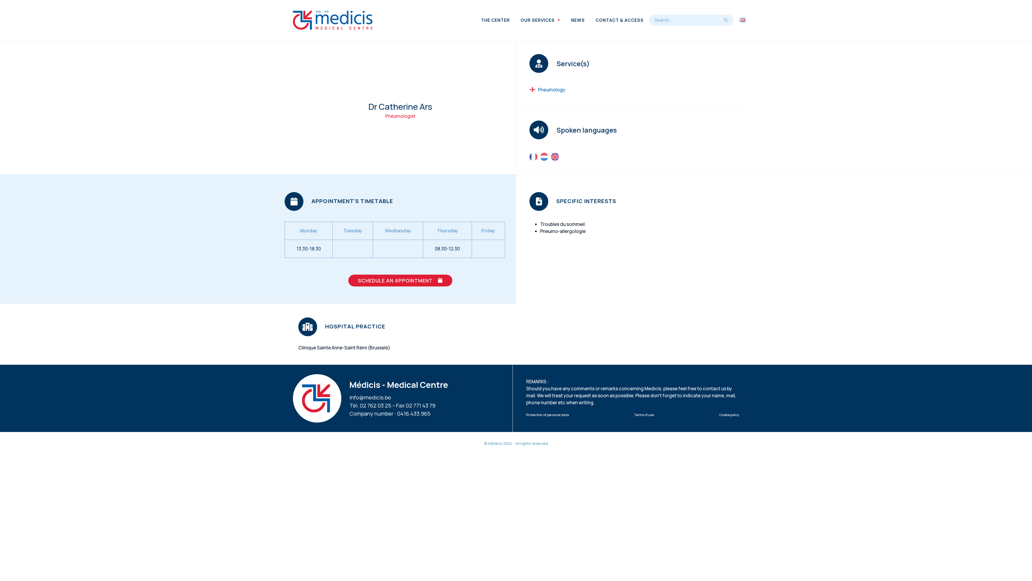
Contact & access (620, 20)
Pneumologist (400, 116)
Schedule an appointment (395, 280)
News (578, 20)
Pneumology (551, 90)
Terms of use (644, 415)
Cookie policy (729, 415)
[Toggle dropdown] (558, 20)
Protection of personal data (547, 415)
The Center (495, 20)
